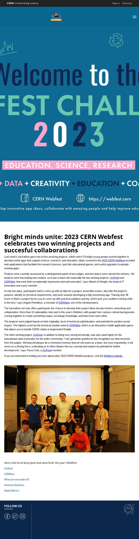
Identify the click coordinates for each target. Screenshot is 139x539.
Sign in (116, 3)
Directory (127, 3)
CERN (22, 3)
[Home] (56, 16)
